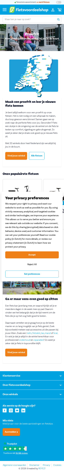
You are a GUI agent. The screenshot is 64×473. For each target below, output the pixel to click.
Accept (32, 254)
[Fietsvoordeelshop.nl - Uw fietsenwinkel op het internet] (28, 9)
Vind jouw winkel (16, 155)
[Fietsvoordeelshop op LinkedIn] (23, 410)
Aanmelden (11, 431)
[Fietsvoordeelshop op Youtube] (17, 410)
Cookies (57, 465)
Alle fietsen (36, 155)
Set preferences (32, 274)
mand (48, 333)
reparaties (38, 340)
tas (42, 333)
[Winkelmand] (59, 10)
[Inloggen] (53, 10)
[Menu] (5, 9)
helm (29, 333)
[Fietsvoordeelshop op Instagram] (11, 410)
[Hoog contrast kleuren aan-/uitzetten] (58, 2)
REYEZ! (41, 468)
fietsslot (36, 333)
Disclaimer (34, 465)
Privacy (46, 465)
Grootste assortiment (27, 2)
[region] (32, 236)
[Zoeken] (58, 19)
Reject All (32, 264)
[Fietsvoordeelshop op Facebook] (5, 410)
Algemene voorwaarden (14, 465)
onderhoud (24, 340)
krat (56, 333)
